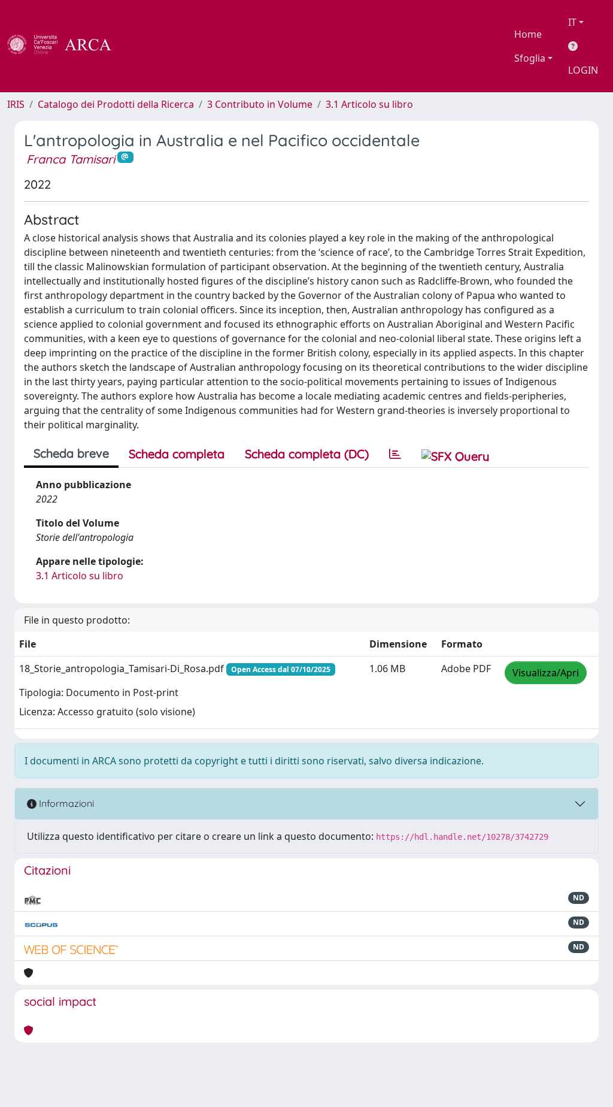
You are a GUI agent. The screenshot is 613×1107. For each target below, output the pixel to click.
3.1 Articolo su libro (369, 104)
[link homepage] (66, 46)
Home (528, 34)
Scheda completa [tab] (176, 453)
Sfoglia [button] (529, 58)
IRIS (16, 104)
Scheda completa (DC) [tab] (307, 453)
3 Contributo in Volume (259, 104)
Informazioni (65, 803)
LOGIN (583, 70)
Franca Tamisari (70, 159)
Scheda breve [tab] (71, 453)
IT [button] (572, 22)
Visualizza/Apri (545, 672)
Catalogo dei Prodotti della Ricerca (116, 104)
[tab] (395, 454)
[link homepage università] (143, 46)
